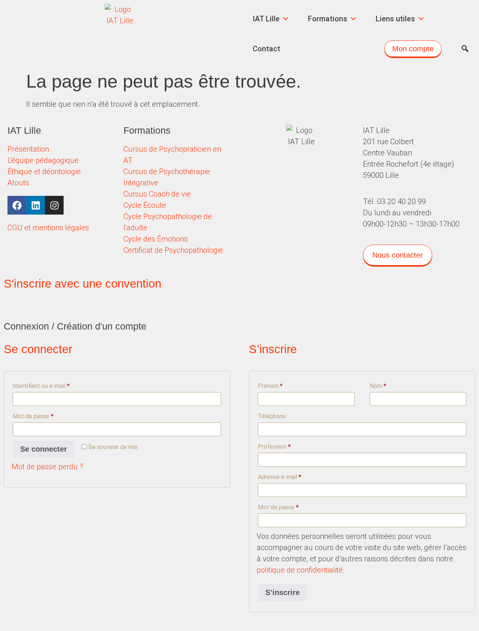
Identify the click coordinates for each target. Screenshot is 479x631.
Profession (274, 446)
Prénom (270, 385)
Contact (266, 48)
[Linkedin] (35, 205)
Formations (327, 18)
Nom (378, 385)
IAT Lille (266, 18)
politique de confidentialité (300, 569)
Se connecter (43, 449)
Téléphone (272, 416)
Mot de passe (47, 415)
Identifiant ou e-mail (55, 384)
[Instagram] (54, 205)
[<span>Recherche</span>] (465, 49)
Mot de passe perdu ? (47, 466)
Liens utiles (395, 18)
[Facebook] (16, 205)
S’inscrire (282, 592)
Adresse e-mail (294, 475)
